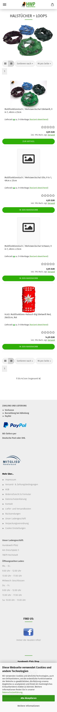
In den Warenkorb (28, 210)
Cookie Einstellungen (15, 528)
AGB (7, 489)
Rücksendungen (13, 513)
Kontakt (9, 504)
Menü (4, 4)
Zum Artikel (28, 141)
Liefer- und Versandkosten (18, 509)
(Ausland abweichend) (38, 119)
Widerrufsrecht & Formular (18, 494)
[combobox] (25, 64)
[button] (5, 64)
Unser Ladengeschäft (15, 518)
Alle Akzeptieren (28, 698)
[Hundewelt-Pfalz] (28, 4)
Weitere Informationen (28, 706)
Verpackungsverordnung (17, 523)
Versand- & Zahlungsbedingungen (21, 484)
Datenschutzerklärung (12, 692)
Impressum (10, 479)
